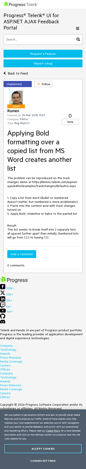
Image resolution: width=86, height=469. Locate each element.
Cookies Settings (43, 460)
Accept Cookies (43, 448)
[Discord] (2, 323)
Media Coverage (11, 361)
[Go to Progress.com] (14, 282)
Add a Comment (22, 254)
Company (6, 346)
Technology (8, 350)
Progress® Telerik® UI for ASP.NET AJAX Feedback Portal (31, 21)
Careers (5, 365)
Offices (5, 369)
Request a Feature (43, 54)
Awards (5, 353)
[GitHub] (2, 318)
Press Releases (10, 357)
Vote (70, 122)
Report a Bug (43, 63)
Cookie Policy (53, 430)
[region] (43, 439)
